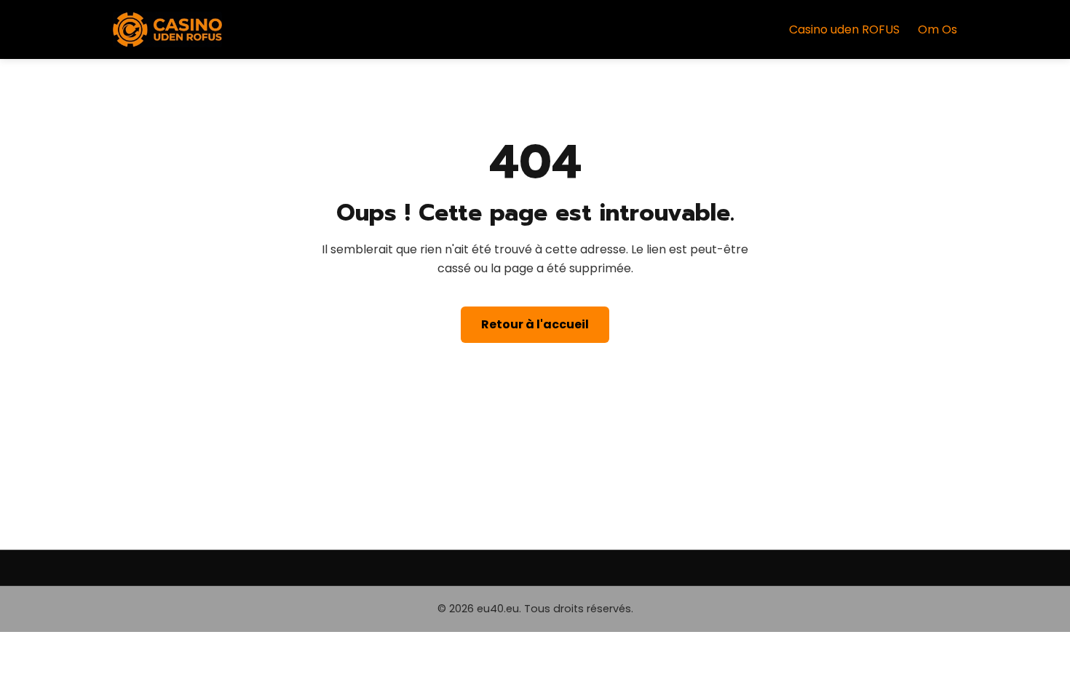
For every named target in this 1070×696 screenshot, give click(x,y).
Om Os (937, 29)
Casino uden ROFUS (844, 29)
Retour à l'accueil (535, 324)
